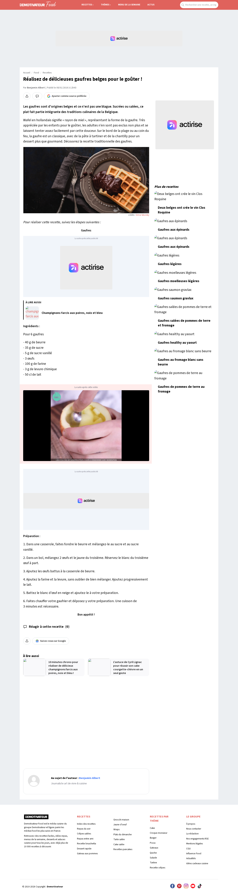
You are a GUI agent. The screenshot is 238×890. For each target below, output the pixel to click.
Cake (152, 828)
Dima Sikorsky (142, 215)
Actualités (191, 858)
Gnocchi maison (121, 819)
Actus (150, 4)
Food (36, 72)
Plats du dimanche (122, 834)
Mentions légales (194, 843)
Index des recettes (86, 823)
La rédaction (192, 833)
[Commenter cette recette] (37, 96)
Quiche (153, 852)
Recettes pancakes (122, 849)
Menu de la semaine (129, 4)
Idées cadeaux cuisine (197, 863)
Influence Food (193, 853)
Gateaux (154, 847)
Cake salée (118, 844)
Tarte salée (119, 839)
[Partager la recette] (26, 96)
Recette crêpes (157, 867)
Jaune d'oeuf (120, 824)
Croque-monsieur (158, 833)
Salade (153, 857)
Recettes (87, 4)
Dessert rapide (84, 848)
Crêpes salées (84, 833)
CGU (188, 848)
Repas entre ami (85, 838)
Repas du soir (83, 828)
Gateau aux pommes (87, 853)
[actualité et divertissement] (36, 818)
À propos (190, 823)
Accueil (26, 72)
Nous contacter (193, 828)
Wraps (116, 829)
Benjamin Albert (36, 87)
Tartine (153, 862)
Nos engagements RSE (197, 838)
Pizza (152, 842)
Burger (153, 837)
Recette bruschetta (86, 843)
